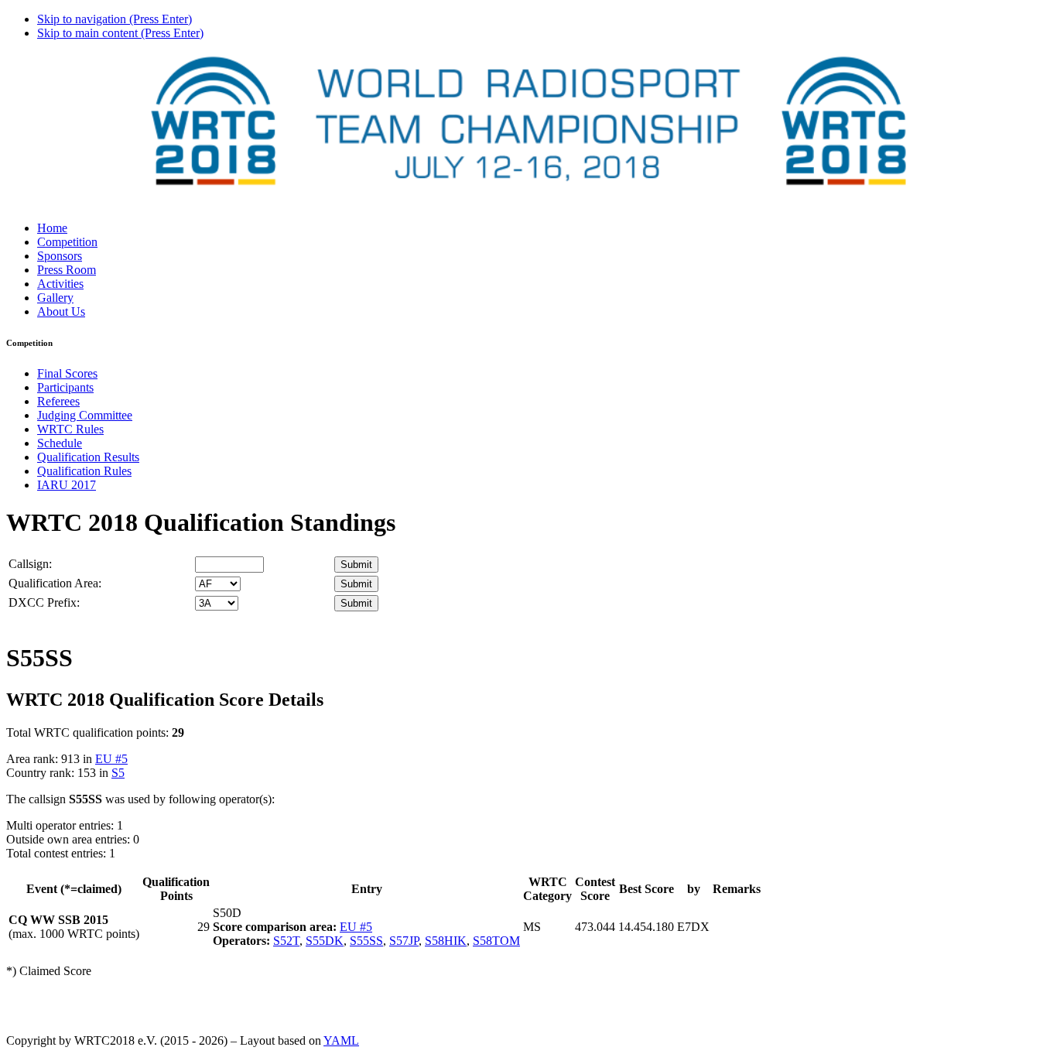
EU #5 (111, 758)
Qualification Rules (84, 470)
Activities (60, 283)
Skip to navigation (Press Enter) (114, 19)
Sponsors (59, 255)
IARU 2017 (66, 484)
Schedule (59, 443)
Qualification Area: (55, 583)
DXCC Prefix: (44, 602)
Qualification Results (88, 457)
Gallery (55, 297)
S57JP (404, 940)
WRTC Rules (70, 429)
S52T (286, 940)
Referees (58, 401)
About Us (61, 311)
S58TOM (496, 940)
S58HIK (446, 940)
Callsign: (30, 563)
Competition (67, 241)
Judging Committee (84, 415)
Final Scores (67, 373)
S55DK (325, 940)
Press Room (66, 269)
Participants (65, 387)
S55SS (366, 940)
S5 (118, 772)
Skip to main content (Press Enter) (120, 32)
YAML (341, 1040)
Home (52, 227)
